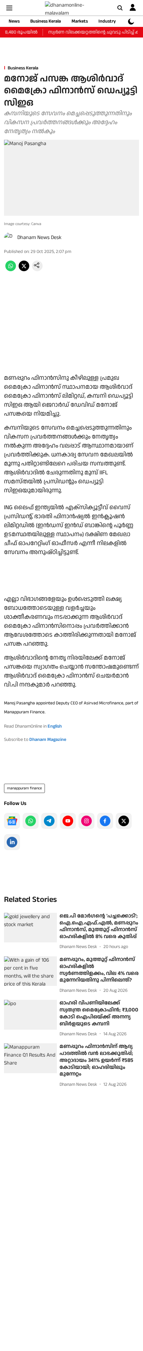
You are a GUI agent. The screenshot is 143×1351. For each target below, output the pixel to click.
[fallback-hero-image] (30, 928)
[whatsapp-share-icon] (10, 270)
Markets (80, 21)
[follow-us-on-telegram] (49, 821)
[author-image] (9, 237)
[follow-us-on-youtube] (68, 821)
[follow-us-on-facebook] (105, 821)
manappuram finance (24, 788)
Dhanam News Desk (39, 237)
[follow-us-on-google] (12, 821)
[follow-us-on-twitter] (124, 821)
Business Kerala (45, 21)
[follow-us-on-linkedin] (12, 842)
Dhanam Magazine (47, 739)
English (55, 726)
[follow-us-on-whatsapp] (31, 821)
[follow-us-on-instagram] (86, 821)
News (14, 21)
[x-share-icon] (24, 270)
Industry (107, 21)
